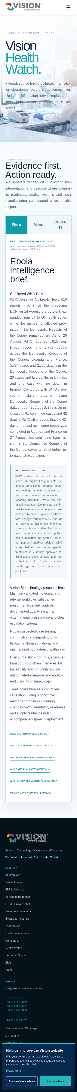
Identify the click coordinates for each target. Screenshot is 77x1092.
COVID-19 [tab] (60, 224)
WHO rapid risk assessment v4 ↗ (30, 769)
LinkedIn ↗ (12, 1035)
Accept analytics (55, 1081)
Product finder (14, 882)
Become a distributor (18, 911)
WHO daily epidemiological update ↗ (32, 745)
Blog (8, 962)
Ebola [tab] (16, 225)
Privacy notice (13, 1070)
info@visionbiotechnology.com (24, 988)
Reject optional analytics (22, 1081)
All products (12, 875)
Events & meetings (17, 918)
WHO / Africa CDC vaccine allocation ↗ (33, 781)
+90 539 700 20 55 (16, 1006)
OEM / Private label (17, 904)
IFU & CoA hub (14, 889)
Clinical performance (18, 896)
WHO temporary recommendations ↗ (32, 757)
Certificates (12, 940)
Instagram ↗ (13, 1043)
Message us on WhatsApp (21, 1028)
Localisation (12, 926)
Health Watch (13, 948)
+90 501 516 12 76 (16, 1020)
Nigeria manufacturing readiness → (32, 793)
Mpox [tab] (38, 225)
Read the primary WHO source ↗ (29, 734)
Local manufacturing (17, 933)
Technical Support (16, 955)
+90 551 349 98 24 (16, 1010)
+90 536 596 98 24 (16, 1002)
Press (9, 970)
